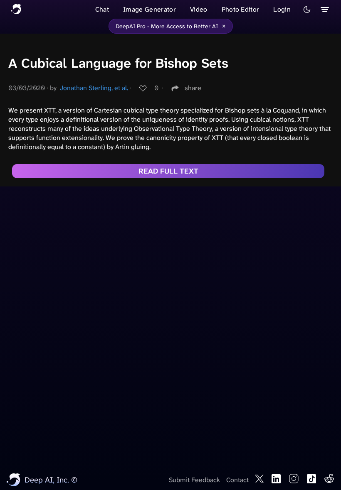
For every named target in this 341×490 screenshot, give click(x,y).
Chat (102, 9)
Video (199, 9)
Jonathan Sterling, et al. (94, 87)
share (193, 87)
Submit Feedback (194, 479)
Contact (237, 479)
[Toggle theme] (307, 9)
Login (282, 9)
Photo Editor (240, 9)
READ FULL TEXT (168, 171)
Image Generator (149, 9)
